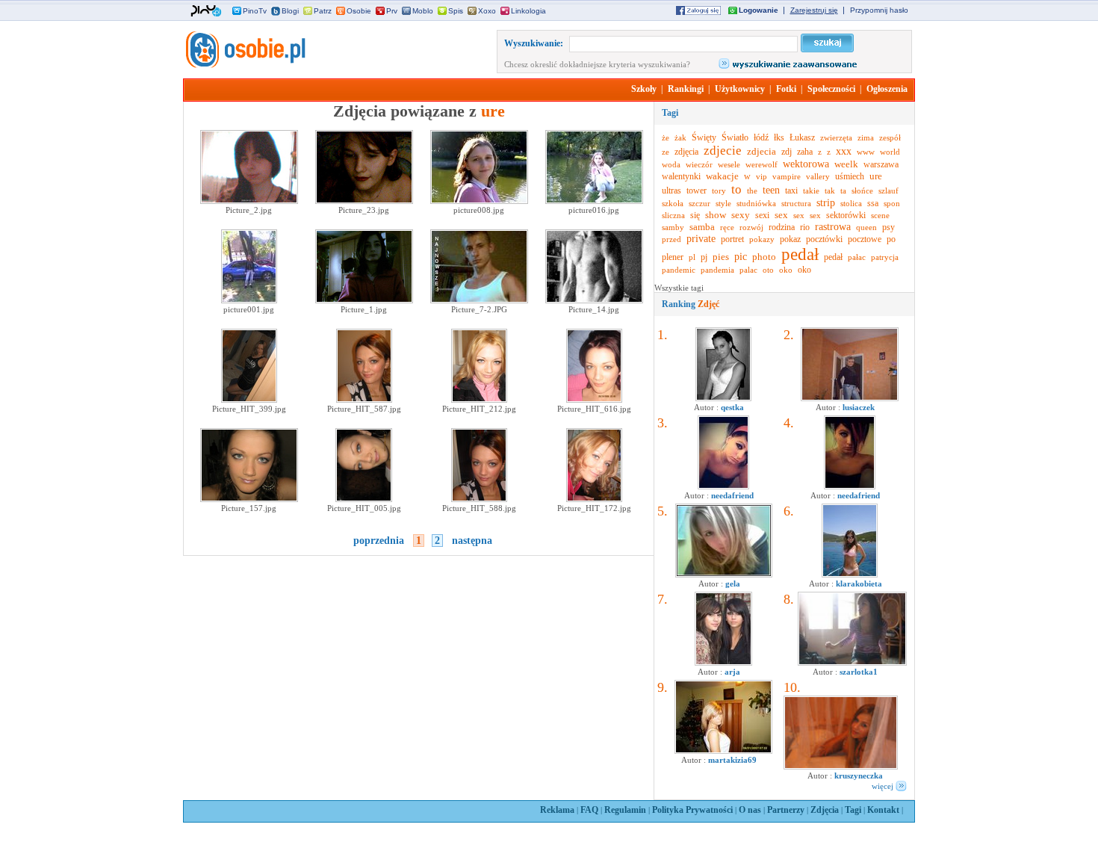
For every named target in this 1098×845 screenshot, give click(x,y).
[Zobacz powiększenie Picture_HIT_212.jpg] (479, 399)
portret (732, 239)
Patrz (323, 11)
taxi (791, 190)
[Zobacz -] (723, 486)
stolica (851, 203)
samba (702, 226)
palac (748, 269)
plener (672, 257)
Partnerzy (785, 810)
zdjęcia (686, 151)
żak (680, 137)
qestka (732, 407)
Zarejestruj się (814, 10)
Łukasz (802, 137)
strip (825, 202)
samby (673, 227)
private (701, 238)
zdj (786, 151)
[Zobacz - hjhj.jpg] (723, 662)
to (736, 189)
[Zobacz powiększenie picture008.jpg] (479, 200)
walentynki (681, 176)
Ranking (690, 304)
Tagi (853, 810)
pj (704, 257)
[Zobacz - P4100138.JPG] (850, 398)
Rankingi (686, 89)
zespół (890, 137)
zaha (805, 151)
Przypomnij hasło (879, 10)
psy (888, 227)
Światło (735, 137)
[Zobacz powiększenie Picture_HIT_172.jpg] (594, 499)
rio (805, 227)
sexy (740, 214)
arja (732, 671)
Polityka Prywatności (692, 810)
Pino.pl (206, 11)
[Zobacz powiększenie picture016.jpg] (594, 200)
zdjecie (723, 150)
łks (779, 137)
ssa (872, 203)
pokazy (762, 239)
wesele (729, 164)
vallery (818, 176)
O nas (750, 810)
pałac (857, 257)
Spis (455, 11)
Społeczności (831, 89)
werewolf (761, 164)
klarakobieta (859, 583)
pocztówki (824, 239)
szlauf (888, 190)
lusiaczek (859, 407)
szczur (699, 203)
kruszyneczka (858, 775)
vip (761, 176)
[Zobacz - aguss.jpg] (723, 398)
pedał (800, 254)
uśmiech (849, 176)
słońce (862, 190)
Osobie (359, 11)
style (723, 203)
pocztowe (864, 239)
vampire (786, 176)
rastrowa (833, 226)
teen (771, 190)
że (665, 137)
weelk (846, 164)
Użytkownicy (740, 89)
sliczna (673, 215)
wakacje (722, 176)
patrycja (885, 257)
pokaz (790, 239)
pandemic (678, 269)
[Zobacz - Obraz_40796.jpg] (723, 750)
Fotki (786, 89)
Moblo (422, 11)
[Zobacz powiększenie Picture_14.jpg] (594, 300)
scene (880, 215)
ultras (671, 190)
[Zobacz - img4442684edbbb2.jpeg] (850, 574)
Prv (391, 11)
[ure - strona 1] (244, 65)
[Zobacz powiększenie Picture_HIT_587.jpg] (364, 399)
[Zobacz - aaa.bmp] (723, 574)
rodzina (782, 227)
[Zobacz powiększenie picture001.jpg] (249, 300)
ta (843, 190)
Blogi (290, 11)
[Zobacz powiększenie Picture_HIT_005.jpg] (363, 499)
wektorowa (806, 164)
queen (866, 227)
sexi (762, 215)
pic (740, 256)
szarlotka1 (859, 671)
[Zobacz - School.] (852, 662)
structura (796, 203)
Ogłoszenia (887, 89)
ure (875, 176)
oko (786, 269)
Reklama (557, 810)
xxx (844, 151)
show (715, 214)
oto (768, 269)
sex (781, 214)
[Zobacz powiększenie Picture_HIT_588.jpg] (479, 499)
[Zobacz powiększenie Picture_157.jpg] (249, 499)
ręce (727, 227)
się (695, 215)
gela (732, 583)
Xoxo (487, 11)
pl (692, 257)
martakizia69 (732, 759)
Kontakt (883, 810)
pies (721, 256)
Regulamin (625, 810)
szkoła (672, 203)
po (891, 239)
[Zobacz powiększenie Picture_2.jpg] (249, 200)
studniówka (756, 203)
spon (892, 203)
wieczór (699, 164)
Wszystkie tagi (679, 287)
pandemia (717, 269)
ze (665, 151)
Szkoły (644, 89)
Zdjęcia (824, 810)
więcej (882, 785)
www (866, 151)
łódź (761, 137)
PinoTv (255, 11)
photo (764, 256)
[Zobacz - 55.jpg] (841, 766)
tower (696, 190)
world (890, 151)
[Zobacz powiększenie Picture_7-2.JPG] (479, 300)
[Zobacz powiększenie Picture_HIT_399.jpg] (249, 399)
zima (865, 137)
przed (671, 239)
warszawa (881, 164)
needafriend (732, 495)
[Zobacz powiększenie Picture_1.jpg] (364, 300)
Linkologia (528, 11)
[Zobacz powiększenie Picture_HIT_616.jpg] (594, 399)
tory (719, 190)
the (752, 190)
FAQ (589, 810)
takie (811, 190)
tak (830, 190)
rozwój (751, 227)
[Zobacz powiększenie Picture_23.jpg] (364, 200)
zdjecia (761, 151)
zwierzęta (836, 137)
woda (671, 164)
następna (472, 540)
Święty (704, 137)
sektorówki (846, 215)
